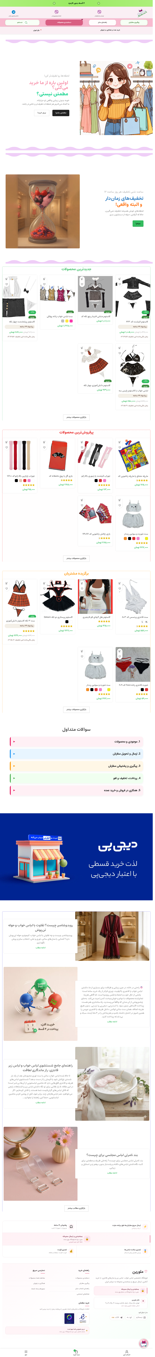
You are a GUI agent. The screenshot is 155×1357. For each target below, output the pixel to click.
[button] (119, 279)
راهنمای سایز (102, 22)
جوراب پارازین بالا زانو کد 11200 (21, 476)
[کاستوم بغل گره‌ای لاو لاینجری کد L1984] (95, 596)
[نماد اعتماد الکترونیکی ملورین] (83, 1318)
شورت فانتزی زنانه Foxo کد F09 (133, 685)
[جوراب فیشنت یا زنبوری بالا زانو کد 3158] (95, 455)
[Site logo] (142, 12)
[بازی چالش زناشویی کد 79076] (95, 513)
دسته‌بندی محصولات (64, 22)
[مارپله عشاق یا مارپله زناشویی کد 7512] (133, 455)
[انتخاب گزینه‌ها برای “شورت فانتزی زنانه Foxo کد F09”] (119, 651)
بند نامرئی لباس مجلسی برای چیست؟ (112, 1155)
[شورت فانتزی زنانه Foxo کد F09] (133, 664)
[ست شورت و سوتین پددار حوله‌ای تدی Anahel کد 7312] (133, 513)
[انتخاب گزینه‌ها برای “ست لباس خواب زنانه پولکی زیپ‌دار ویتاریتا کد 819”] (44, 279)
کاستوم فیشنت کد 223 (137, 322)
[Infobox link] (99, 12)
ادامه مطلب (41, 947)
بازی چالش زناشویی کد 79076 (96, 534)
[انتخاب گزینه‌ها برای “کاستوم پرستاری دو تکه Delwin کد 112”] (44, 583)
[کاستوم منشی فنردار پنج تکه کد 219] (95, 292)
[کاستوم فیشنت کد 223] (133, 292)
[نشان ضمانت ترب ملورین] (69, 1318)
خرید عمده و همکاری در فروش (110, 30)
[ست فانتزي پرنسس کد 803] (133, 596)
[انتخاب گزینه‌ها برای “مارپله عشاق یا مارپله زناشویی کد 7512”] (119, 442)
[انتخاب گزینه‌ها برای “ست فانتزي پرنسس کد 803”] (119, 583)
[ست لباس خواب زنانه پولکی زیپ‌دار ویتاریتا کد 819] (57, 292)
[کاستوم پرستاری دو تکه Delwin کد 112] (57, 596)
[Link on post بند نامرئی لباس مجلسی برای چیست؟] (41, 1164)
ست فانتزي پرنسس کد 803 (135, 617)
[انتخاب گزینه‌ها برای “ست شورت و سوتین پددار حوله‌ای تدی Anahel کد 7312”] (119, 500)
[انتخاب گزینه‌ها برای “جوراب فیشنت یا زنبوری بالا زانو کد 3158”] (82, 442)
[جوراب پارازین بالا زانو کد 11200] (19, 455)
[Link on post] (41, 1004)
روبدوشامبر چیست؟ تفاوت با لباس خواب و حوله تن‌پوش (40, 928)
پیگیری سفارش (134, 22)
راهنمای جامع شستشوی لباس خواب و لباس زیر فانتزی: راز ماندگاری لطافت (40, 1068)
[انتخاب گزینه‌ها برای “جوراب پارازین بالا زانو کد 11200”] (6, 442)
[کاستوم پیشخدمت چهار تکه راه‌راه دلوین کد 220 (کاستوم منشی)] (19, 292)
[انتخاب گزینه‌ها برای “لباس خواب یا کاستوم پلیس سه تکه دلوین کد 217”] (119, 348)
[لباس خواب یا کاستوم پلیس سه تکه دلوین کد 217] (133, 361)
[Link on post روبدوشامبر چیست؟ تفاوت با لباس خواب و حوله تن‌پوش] (112, 936)
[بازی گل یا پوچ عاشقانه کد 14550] (57, 455)
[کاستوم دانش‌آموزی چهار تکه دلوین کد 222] (95, 361)
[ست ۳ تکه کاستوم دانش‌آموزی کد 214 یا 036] (19, 596)
